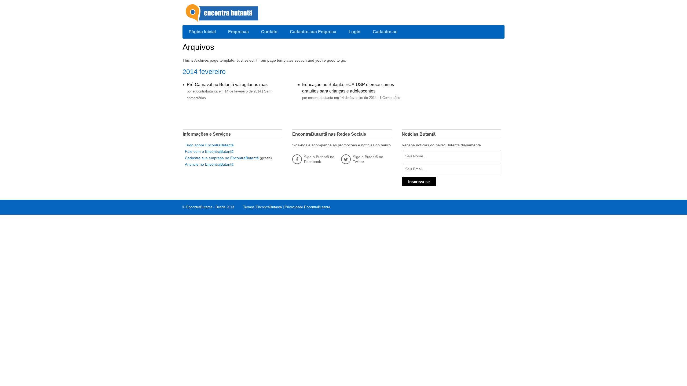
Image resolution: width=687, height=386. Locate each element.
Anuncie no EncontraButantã (209, 164)
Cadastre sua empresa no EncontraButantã (222, 158)
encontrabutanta (206, 91)
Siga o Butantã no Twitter (368, 159)
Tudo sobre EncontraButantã (209, 145)
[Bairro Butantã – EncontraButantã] (222, 14)
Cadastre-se (385, 31)
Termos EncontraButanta (262, 207)
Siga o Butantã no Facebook (319, 159)
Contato (269, 31)
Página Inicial (202, 31)
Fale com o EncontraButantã (209, 151)
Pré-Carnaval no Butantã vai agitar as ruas (227, 84)
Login (354, 31)
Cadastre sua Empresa (313, 31)
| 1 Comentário (389, 98)
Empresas (238, 31)
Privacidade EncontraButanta (307, 207)
